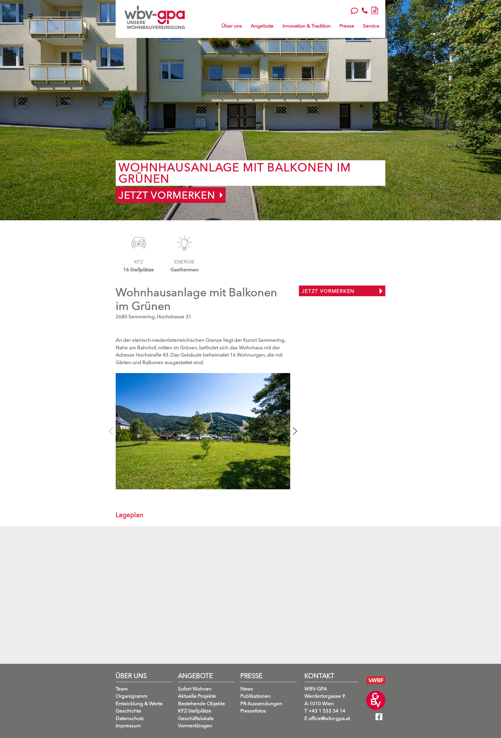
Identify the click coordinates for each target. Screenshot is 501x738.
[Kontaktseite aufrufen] (354, 10)
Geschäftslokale (196, 718)
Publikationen (255, 696)
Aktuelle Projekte (197, 696)
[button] (295, 431)
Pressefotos (253, 711)
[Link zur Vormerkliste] (374, 9)
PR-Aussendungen (261, 703)
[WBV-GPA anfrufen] (364, 10)
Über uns (232, 26)
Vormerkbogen (195, 725)
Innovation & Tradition (306, 26)
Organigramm (132, 696)
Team (122, 689)
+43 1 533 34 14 (324, 711)
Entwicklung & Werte (139, 703)
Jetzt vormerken (167, 195)
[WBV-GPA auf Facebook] (380, 718)
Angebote (262, 26)
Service (371, 26)
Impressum (128, 725)
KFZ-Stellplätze (194, 711)
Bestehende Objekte (201, 703)
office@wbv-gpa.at (327, 718)
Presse (347, 26)
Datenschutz (130, 718)
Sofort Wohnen (195, 689)
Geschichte (128, 711)
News (246, 689)
